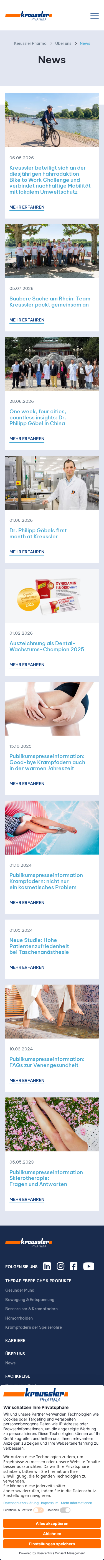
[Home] (28, 16)
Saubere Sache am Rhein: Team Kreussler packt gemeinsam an (49, 301)
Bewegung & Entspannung (29, 1299)
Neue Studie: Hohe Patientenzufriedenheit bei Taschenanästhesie (39, 946)
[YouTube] (89, 1268)
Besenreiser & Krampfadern (31, 1308)
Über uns (63, 43)
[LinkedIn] (48, 1268)
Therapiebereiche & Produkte (38, 1280)
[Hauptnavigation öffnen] (94, 16)
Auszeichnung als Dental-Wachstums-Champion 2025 (46, 646)
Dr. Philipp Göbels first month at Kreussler (38, 533)
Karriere (15, 1340)
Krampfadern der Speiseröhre (33, 1327)
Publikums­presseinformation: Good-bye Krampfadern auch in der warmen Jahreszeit (47, 762)
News (10, 1363)
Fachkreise (17, 1376)
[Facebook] (74, 1268)
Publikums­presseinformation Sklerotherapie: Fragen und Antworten (46, 1178)
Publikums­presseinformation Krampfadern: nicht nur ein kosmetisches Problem (46, 881)
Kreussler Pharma (30, 43)
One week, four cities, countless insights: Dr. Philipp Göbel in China (37, 417)
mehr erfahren (26, 207)
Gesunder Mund (19, 1290)
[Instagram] (61, 1268)
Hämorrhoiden (19, 1318)
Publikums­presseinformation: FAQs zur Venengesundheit (47, 1062)
